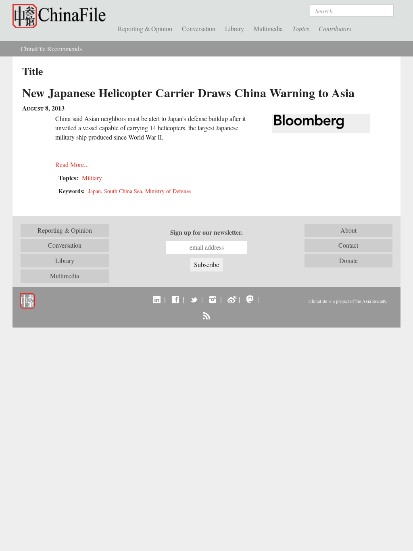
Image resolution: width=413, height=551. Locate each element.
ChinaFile (61, 16)
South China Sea (123, 191)
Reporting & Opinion (145, 28)
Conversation (198, 28)
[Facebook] (175, 299)
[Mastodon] (250, 299)
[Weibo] (231, 299)
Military (92, 177)
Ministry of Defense (168, 191)
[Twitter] (194, 299)
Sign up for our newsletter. (206, 232)
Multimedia (268, 28)
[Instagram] (212, 299)
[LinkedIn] (157, 299)
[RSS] (206, 315)
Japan (94, 191)
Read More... (72, 164)
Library (234, 28)
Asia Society (374, 301)
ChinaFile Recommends (51, 48)
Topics (300, 28)
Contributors (335, 28)
